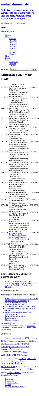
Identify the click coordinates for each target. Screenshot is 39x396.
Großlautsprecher (11, 354)
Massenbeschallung (12, 363)
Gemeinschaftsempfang (11, 351)
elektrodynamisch (9, 346)
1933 (31, 338)
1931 (22, 338)
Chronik (8, 37)
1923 (2, 338)
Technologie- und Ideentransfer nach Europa (20, 306)
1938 (12, 341)
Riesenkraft (33, 366)
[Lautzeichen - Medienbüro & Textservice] (6, 330)
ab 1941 (12, 52)
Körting (16, 358)
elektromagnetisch (23, 347)
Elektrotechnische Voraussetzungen (17, 301)
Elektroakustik (21, 343)
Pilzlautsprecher (8, 366)
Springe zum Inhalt (7, 31)
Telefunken (14, 372)
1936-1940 (13, 50)
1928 (16, 338)
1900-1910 (13, 41)
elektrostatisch (5, 349)
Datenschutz (9, 381)
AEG (16, 341)
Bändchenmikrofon (7, 344)
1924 (6, 338)
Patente (7, 60)
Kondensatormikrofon (6, 359)
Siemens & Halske (25, 369)
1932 (27, 338)
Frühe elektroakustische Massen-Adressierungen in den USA (16, 303)
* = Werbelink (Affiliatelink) (14, 387)
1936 (8, 341)
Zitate (7, 56)
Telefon (4, 372)
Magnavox (23, 361)
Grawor (25, 352)
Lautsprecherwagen (7, 361)
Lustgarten (17, 361)
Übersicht (12, 54)
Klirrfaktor (24, 355)
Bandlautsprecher (23, 341)
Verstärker (12, 66)
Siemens (13, 369)
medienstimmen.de (15, 4)
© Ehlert (8, 385)
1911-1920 (13, 43)
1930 (19, 338)
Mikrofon (12, 64)
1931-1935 (13, 48)
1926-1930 (13, 46)
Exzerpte (8, 58)
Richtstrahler (27, 366)
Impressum (9, 379)
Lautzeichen (31, 326)
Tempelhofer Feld (28, 373)
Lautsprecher (13, 62)
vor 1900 (12, 39)
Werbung (14, 375)
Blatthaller (33, 341)
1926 (13, 338)
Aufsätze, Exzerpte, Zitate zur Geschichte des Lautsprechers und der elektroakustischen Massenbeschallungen (17, 14)
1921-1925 (13, 44)
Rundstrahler (6, 369)
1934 (35, 338)
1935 (3, 340)
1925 (10, 338)
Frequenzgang (16, 349)
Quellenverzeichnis (11, 383)
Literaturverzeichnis (12, 320)
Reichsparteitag (19, 366)
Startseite (8, 35)
